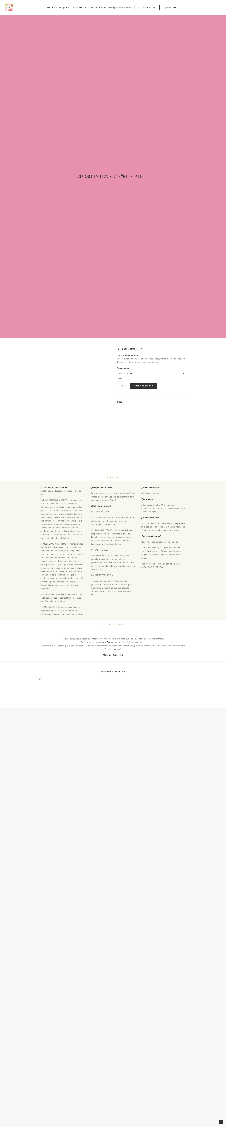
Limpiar (119, 378)
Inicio (47, 7)
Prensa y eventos (115, 7)
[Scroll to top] (221, 1122)
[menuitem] (47, 7)
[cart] (219, 7)
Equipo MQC (64, 7)
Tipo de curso (123, 368)
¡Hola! (54, 7)
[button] (203, 7)
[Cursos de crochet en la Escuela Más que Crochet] (9, 7)
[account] (216, 7)
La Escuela (77, 7)
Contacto (128, 7)
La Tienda (88, 7)
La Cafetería (100, 7)
